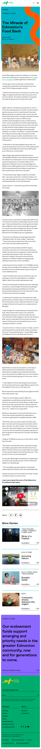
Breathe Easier (7, 570)
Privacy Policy (5, 739)
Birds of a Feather (8, 527)
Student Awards (7, 721)
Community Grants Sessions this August (16, 592)
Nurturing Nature (8, 550)
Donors (4, 713)
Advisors (5, 716)
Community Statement (8, 743)
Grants (4, 719)
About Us (24, 710)
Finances (29, 739)
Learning (5, 710)
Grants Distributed (8, 727)
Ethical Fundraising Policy (22, 743)
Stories (5, 9)
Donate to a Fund (8, 724)
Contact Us (25, 713)
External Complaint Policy (18, 739)
